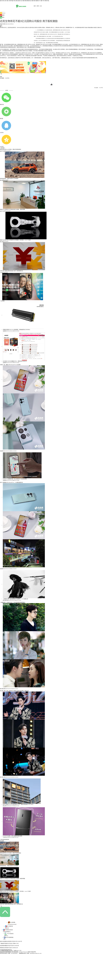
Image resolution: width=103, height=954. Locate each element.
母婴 (23, 0)
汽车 (44, 0)
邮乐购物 (6, 950)
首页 (1, 0)
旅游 (19, 0)
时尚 (14, 0)
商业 (30, 0)
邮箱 (28, 0)
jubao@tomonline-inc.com (35, 953)
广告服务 (15, 950)
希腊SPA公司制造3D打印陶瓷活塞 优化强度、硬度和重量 (12, 209)
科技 (48, 0)
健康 (37, 0)
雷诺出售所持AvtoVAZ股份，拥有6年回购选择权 (10, 149)
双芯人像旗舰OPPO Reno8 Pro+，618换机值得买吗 (11, 482)
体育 (10, 0)
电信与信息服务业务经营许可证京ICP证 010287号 (11, 941)
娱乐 (8, 0)
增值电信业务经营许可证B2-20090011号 (9, 947)
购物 (46, 0)
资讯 (3, 0)
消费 (41, 0)
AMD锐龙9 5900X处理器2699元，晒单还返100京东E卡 (15, 361)
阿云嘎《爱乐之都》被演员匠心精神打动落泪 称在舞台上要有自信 (14, 690)
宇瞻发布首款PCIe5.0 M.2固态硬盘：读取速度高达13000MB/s (16, 329)
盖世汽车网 (2, 151)
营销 (26, 0)
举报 (1, 76)
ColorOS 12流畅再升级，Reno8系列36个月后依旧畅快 (15, 478)
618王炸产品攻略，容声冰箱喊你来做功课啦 (12, 836)
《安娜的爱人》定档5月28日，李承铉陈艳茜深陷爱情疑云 (12, 602)
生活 (21, 0)
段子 (39, 0)
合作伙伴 (11, 950)
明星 (12, 0)
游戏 (17, 0)
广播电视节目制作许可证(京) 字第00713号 (9, 943)
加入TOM (19, 950)
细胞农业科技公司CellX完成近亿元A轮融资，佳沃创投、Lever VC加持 (15, 240)
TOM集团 (2, 950)
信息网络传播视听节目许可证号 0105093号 (9, 945)
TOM (1, 272)
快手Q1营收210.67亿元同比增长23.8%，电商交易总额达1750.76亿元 (18, 804)
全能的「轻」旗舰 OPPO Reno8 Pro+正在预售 (10, 364)
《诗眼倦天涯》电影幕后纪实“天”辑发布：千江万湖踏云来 (15, 598)
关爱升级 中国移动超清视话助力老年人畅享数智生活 (11, 270)
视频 (32, 0)
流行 (5, 0)
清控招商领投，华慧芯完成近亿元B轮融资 (9, 178)
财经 (35, 0)
